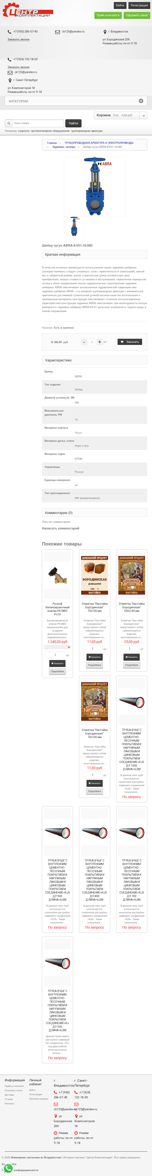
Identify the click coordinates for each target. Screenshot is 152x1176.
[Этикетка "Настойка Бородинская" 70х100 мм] (94, 575)
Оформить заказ (137, 15)
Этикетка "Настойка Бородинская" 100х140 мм (132, 607)
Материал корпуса (56, 427)
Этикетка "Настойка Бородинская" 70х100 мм (95, 607)
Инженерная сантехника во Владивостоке (36, 1157)
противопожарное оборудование (50, 131)
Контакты (9, 1103)
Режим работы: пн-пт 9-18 (63, 1138)
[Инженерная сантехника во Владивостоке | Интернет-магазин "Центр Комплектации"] (29, 10)
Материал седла (55, 454)
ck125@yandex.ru (73, 31)
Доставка (9, 1095)
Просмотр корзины (38, 1099)
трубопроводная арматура (87, 131)
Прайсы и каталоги (14, 1086)
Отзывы (9, 1099)
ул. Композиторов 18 (84, 1121)
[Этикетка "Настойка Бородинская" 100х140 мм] (131, 575)
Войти (120, 5)
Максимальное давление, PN (54, 412)
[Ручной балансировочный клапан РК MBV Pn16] (57, 575)
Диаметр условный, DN (59, 397)
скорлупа (23, 131)
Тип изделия (53, 384)
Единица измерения (57, 480)
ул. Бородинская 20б (63, 1121)
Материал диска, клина (59, 441)
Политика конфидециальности (20, 1170)
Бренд (48, 371)
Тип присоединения (57, 493)
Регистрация (139, 5)
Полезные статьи (13, 1090)
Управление (52, 467)
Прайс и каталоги (108, 15)
